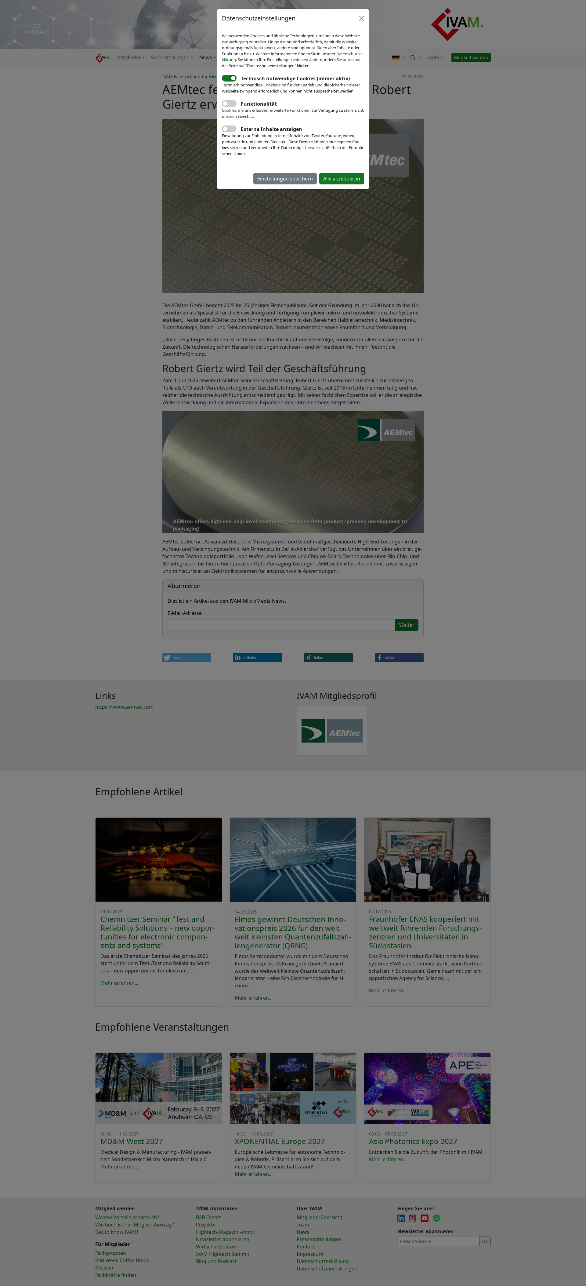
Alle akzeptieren (341, 178)
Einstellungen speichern (285, 178)
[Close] (362, 18)
